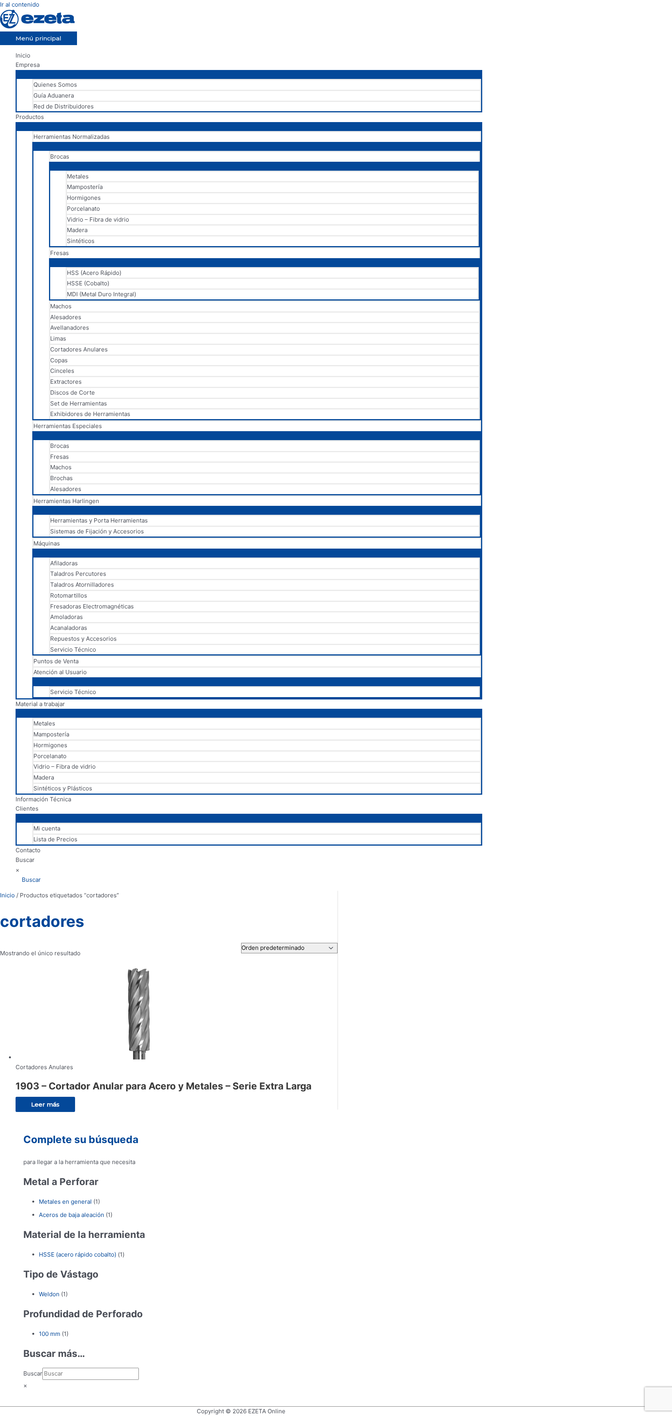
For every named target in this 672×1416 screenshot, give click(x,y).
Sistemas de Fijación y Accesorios (97, 531)
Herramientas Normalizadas (71, 136)
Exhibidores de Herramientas (90, 414)
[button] (28, 879)
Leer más (45, 1104)
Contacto (28, 850)
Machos (61, 306)
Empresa (28, 64)
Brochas (61, 478)
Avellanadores (69, 327)
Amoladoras (66, 617)
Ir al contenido (19, 4)
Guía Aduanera (53, 95)
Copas (59, 360)
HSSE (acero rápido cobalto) (77, 1254)
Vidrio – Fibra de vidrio (98, 219)
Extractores (66, 381)
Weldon (49, 1294)
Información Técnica (43, 799)
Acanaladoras (68, 627)
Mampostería (85, 187)
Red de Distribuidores (63, 106)
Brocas (59, 156)
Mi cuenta (46, 828)
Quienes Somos (55, 84)
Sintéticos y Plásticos (62, 788)
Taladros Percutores (78, 573)
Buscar (25, 860)
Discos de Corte (72, 392)
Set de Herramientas (78, 403)
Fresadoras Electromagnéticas (92, 606)
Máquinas (46, 543)
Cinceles (62, 370)
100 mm (49, 1333)
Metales (78, 176)
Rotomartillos (68, 595)
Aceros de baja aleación (71, 1214)
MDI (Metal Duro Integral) (101, 294)
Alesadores (65, 317)
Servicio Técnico (73, 649)
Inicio (23, 55)
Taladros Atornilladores (82, 584)
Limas (58, 338)
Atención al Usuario (60, 672)
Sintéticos (80, 241)
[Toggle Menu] (249, 74)
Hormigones (84, 197)
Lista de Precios (55, 839)
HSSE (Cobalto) (88, 283)
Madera (77, 230)
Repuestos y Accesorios (83, 638)
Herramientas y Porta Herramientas (99, 520)
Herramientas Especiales (67, 426)
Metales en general (65, 1201)
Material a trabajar (40, 704)
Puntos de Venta (56, 661)
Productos (30, 117)
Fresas (59, 253)
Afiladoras (64, 563)
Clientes (27, 808)
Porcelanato (83, 208)
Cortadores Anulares (79, 349)
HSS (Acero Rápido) (94, 272)
